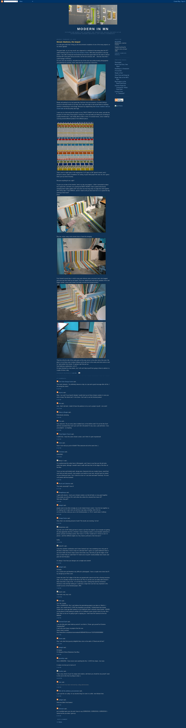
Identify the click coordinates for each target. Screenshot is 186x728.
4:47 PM (59, 430)
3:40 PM (59, 654)
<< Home (59, 722)
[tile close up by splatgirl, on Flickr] (75, 170)
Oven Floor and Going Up (122, 75)
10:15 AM (59, 408)
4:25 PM (59, 501)
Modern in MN (93, 29)
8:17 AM (59, 488)
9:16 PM (59, 388)
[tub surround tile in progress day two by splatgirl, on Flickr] (81, 274)
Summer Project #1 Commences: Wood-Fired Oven (121, 87)
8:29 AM (59, 715)
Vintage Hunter (63, 518)
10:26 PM (59, 678)
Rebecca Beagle (63, 412)
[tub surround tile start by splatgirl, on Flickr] (81, 232)
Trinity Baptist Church (65, 434)
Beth (60, 601)
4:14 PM (59, 696)
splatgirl (61, 505)
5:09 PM (59, 439)
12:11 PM (59, 643)
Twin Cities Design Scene (66, 381)
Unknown (61, 708)
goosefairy (61, 658)
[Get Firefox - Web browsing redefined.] (119, 106)
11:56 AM (59, 456)
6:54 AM (59, 399)
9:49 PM (59, 479)
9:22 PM (59, 523)
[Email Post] (79, 373)
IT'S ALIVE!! (118, 71)
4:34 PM (59, 704)
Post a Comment (62, 719)
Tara (60, 421)
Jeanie (60, 638)
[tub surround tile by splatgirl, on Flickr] (81, 358)
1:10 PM (59, 667)
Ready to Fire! (119, 73)
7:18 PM (59, 588)
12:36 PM (59, 542)
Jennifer (61, 671)
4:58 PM (74, 373)
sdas (60, 682)
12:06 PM (59, 596)
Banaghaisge (62, 492)
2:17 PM (59, 634)
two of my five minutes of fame (80, 52)
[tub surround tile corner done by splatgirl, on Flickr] (81, 320)
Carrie (60, 443)
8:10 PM (59, 448)
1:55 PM (59, 617)
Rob (60, 403)
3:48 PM (59, 687)
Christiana (61, 452)
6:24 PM (59, 563)
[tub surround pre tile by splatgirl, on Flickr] (81, 100)
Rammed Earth (63, 621)
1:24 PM (59, 417)
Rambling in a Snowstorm (122, 68)
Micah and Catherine (64, 483)
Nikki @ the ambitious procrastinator (69, 691)
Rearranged (118, 62)
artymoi (61, 392)
